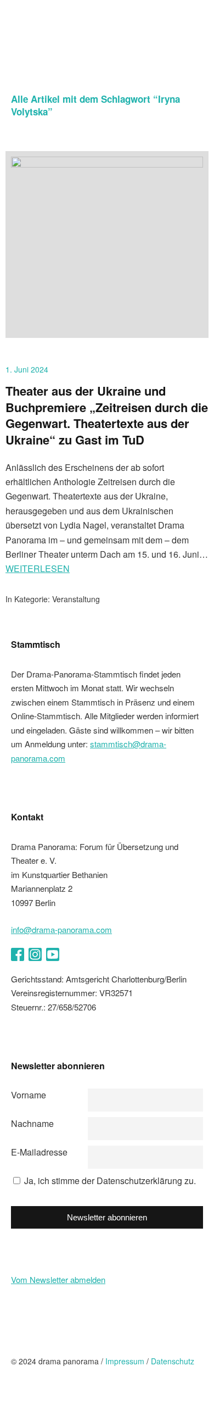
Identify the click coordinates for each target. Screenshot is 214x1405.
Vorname (28, 1095)
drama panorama (76, 38)
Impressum (124, 1361)
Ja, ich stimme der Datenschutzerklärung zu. (110, 1180)
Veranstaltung (76, 598)
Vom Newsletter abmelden (58, 1279)
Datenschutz (172, 1361)
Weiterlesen (37, 568)
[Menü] (198, 16)
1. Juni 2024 (26, 369)
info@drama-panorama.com (61, 929)
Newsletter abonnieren (107, 1217)
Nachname (32, 1123)
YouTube (52, 954)
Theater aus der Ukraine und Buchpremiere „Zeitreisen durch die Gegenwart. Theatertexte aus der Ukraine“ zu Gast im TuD (106, 415)
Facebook (17, 954)
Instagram (35, 954)
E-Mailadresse (39, 1152)
